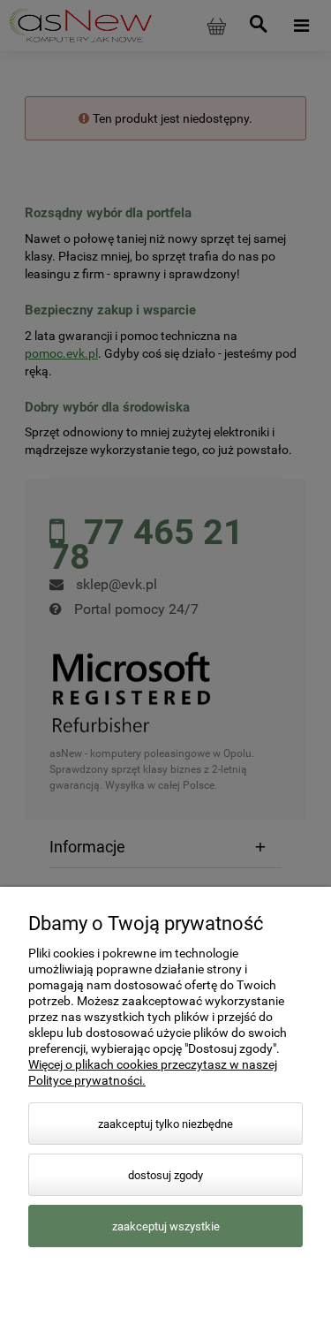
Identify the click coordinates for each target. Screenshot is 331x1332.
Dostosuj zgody (165, 1175)
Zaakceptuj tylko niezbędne (165, 1124)
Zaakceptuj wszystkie (166, 1226)
